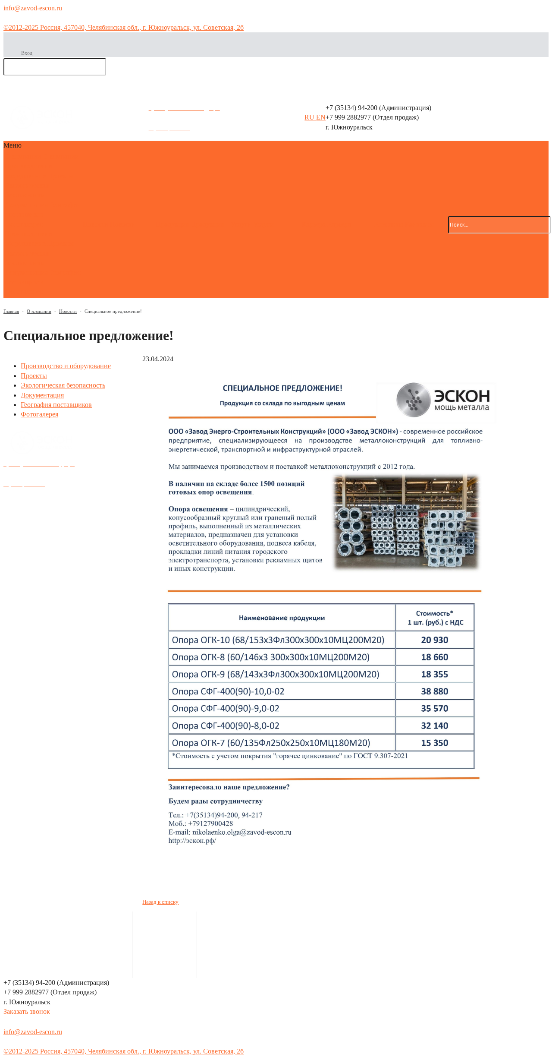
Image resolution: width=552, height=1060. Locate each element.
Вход (26, 53)
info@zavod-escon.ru (32, 8)
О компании (39, 311)
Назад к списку (160, 902)
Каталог (164, 916)
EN (321, 117)
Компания (59, 916)
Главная (11, 311)
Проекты (60, 176)
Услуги (228, 916)
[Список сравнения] (276, 89)
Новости (68, 311)
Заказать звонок (26, 1011)
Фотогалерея (23, 224)
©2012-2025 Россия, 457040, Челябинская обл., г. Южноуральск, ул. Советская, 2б (123, 27)
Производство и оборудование (66, 365)
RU (310, 117)
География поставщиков (56, 404)
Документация (26, 204)
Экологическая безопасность (63, 385)
